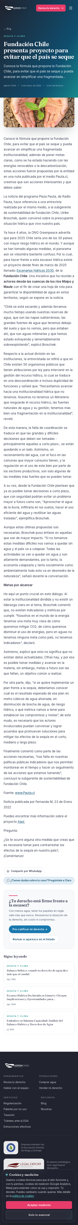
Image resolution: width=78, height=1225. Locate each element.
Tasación (9, 1114)
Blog (43, 1103)
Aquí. (21, 821)
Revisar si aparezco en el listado (34, 939)
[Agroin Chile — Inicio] (16, 8)
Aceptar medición (39, 1205)
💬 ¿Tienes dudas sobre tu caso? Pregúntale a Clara (39, 880)
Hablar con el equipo (16, 1087)
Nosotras (46, 1109)
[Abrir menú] (70, 8)
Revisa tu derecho (50, 8)
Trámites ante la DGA (16, 1120)
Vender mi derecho (50, 1087)
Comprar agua (47, 1082)
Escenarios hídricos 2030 (35, 270)
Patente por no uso (15, 1109)
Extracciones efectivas (17, 1126)
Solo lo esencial (39, 1214)
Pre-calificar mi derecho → (30, 929)
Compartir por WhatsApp (26, 871)
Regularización (12, 1103)
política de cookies (23, 1196)
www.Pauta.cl (25, 793)
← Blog (7, 28)
